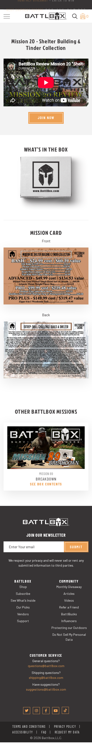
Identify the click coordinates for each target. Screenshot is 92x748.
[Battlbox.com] (46, 15)
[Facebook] (46, 710)
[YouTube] (55, 710)
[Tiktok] (65, 710)
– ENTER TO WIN (46, 3)
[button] (7, 16)
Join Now (46, 117)
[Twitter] (26, 710)
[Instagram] (36, 710)
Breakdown (46, 478)
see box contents (46, 484)
